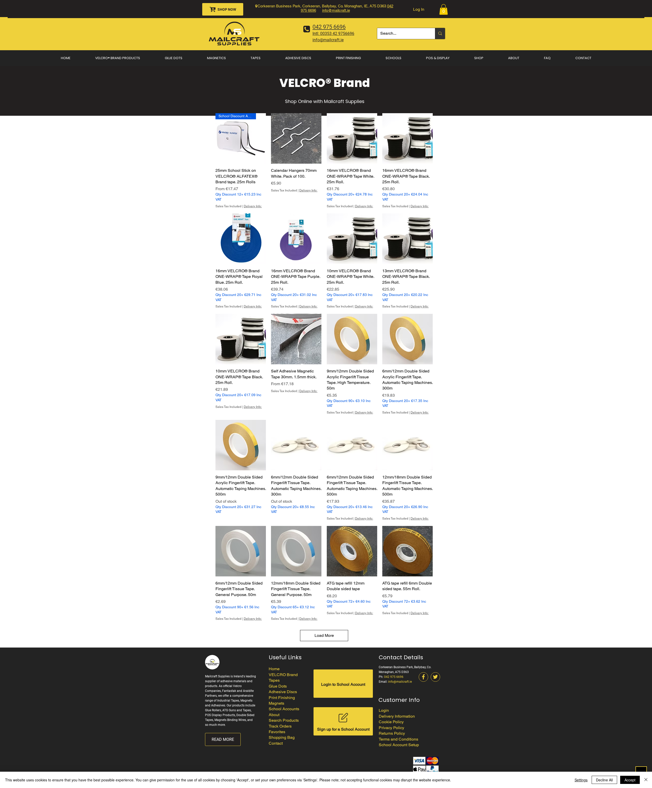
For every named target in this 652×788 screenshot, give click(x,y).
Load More (324, 635)
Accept (629, 779)
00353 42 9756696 (337, 33)
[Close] (646, 780)
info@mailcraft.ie (336, 10)
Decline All (604, 779)
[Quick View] (296, 138)
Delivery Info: (253, 206)
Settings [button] (581, 779)
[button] (443, 9)
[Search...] (440, 33)
